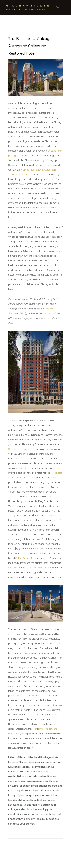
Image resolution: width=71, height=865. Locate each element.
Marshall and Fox (37, 567)
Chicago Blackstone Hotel (22, 449)
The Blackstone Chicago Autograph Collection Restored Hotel (30, 45)
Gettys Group (22, 558)
